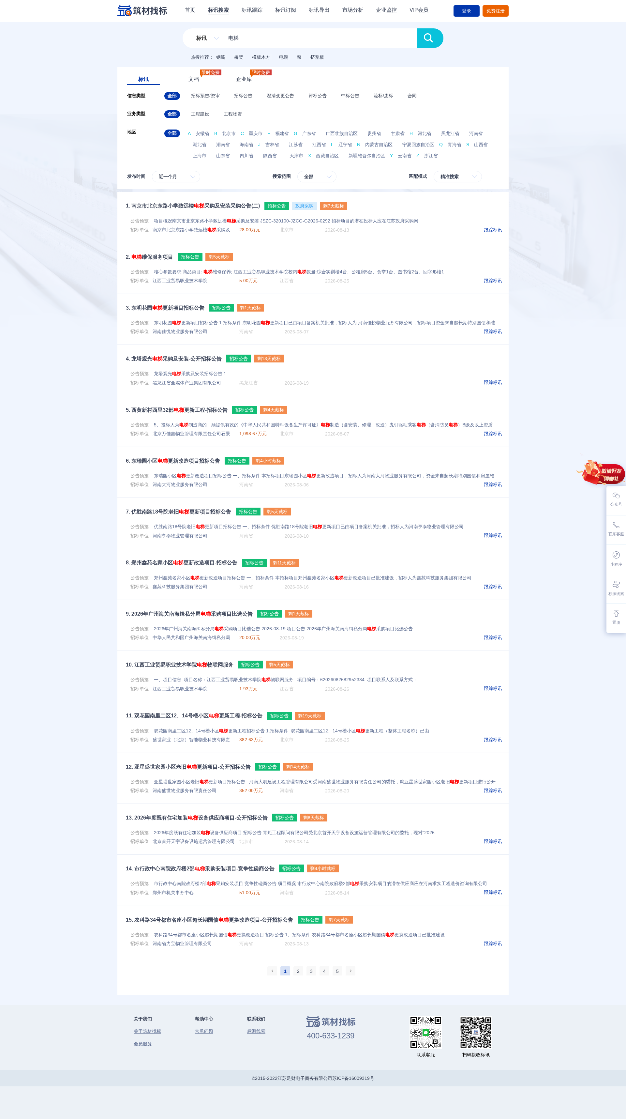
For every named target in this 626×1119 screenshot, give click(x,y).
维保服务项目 (149, 257)
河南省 (476, 133)
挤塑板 (317, 57)
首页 (190, 10)
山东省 (223, 155)
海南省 (246, 144)
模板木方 (261, 57)
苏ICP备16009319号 (353, 1078)
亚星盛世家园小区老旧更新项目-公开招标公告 (188, 767)
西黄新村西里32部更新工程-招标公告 (177, 410)
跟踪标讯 (493, 229)
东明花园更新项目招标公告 (165, 308)
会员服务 (143, 1043)
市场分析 (352, 10)
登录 (466, 10)
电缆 (283, 57)
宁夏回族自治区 (418, 144)
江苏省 (296, 144)
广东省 (309, 133)
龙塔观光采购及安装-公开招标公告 (174, 358)
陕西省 (270, 155)
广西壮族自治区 (342, 133)
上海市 (199, 155)
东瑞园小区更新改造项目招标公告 (173, 461)
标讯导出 (319, 10)
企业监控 (386, 10)
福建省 (282, 133)
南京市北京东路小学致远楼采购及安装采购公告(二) (193, 205)
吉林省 (272, 144)
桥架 (238, 57)
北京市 (229, 133)
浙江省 (431, 155)
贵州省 (374, 133)
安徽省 (202, 133)
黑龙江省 (450, 133)
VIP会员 (419, 10)
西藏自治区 (327, 155)
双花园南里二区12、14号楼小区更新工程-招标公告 (194, 715)
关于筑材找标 (147, 1031)
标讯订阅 (285, 10)
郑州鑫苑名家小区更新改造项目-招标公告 (181, 562)
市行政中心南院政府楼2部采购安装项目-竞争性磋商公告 (200, 868)
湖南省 (223, 144)
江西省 (319, 144)
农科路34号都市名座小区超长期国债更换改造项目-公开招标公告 (209, 920)
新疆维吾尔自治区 (367, 155)
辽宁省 (345, 144)
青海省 (454, 144)
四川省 (246, 155)
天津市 (296, 155)
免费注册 (495, 10)
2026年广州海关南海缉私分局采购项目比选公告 (189, 614)
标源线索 (256, 1031)
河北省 (424, 133)
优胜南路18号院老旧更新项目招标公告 (178, 511)
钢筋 (220, 57)
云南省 (404, 155)
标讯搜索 (218, 10)
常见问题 (204, 1031)
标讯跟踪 (252, 10)
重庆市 (255, 133)
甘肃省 (398, 133)
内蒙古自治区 (379, 144)
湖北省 (199, 144)
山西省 (481, 144)
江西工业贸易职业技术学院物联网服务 (179, 664)
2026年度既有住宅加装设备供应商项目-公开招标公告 (197, 817)
